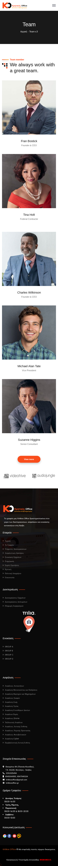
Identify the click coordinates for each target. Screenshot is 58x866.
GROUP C (9, 654)
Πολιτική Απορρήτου (13, 573)
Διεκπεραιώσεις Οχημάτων (15, 597)
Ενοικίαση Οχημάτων (13, 557)
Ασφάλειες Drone (12, 718)
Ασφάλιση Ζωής (11, 702)
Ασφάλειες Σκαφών (12, 698)
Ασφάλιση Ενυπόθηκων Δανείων (17, 710)
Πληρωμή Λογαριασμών (14, 606)
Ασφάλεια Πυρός (11, 714)
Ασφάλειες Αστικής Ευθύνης (16, 726)
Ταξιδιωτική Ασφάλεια (13, 722)
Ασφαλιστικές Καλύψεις (14, 553)
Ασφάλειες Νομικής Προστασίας (17, 730)
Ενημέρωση (9, 561)
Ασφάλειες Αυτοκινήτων (14, 686)
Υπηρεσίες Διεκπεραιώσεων (15, 549)
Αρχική (23, 31)
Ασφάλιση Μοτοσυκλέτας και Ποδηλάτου (21, 690)
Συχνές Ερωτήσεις (12, 565)
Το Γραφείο (9, 545)
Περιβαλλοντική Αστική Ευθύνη (17, 742)
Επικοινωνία (9, 577)
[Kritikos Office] (15, 5)
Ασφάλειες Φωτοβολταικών (15, 734)
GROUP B (9, 650)
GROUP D (9, 658)
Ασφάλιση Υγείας (11, 706)
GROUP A (9, 646)
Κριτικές (8, 569)
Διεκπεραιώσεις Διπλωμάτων (16, 601)
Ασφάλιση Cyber (12, 738)
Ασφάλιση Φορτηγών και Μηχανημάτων (20, 694)
